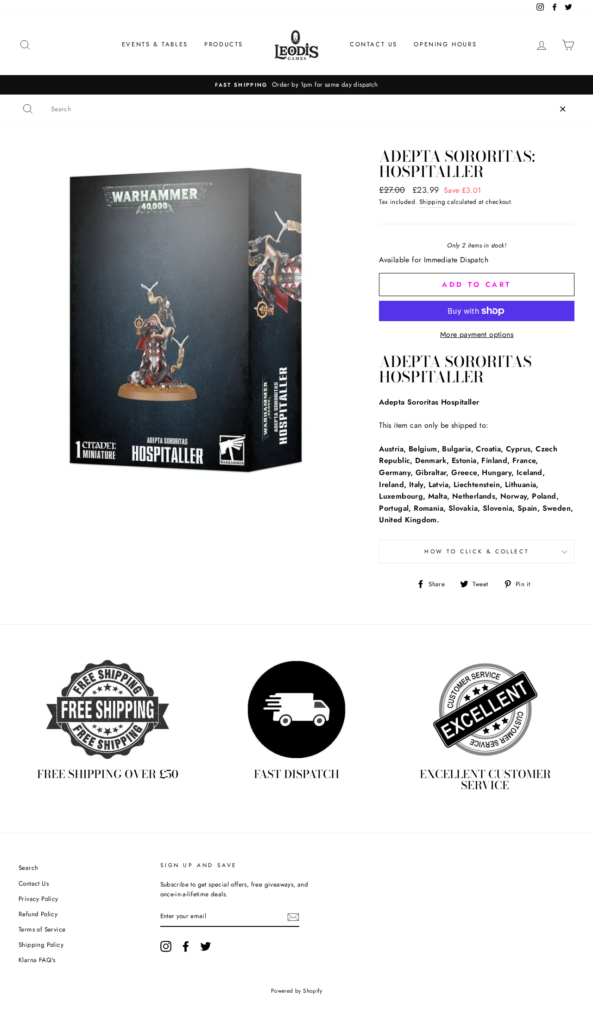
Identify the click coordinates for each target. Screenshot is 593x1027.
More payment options (476, 334)
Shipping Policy (41, 944)
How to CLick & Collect (476, 551)
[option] (296, 85)
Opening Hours (445, 44)
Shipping (432, 201)
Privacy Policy (38, 898)
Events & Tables (155, 44)
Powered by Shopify (296, 991)
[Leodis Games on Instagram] (165, 946)
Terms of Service (42, 929)
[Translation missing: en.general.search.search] (28, 109)
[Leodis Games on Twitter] (205, 946)
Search (28, 867)
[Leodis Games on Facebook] (185, 946)
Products (223, 44)
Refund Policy (38, 914)
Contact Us (373, 44)
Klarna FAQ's (37, 959)
